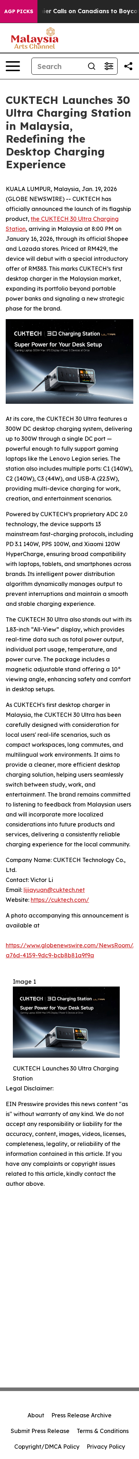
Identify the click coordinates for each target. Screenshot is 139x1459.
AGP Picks (18, 11)
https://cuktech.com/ (60, 899)
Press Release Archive (81, 1415)
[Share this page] (128, 66)
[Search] (91, 66)
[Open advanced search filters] (108, 66)
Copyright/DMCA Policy (46, 1446)
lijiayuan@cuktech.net (54, 889)
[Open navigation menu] (13, 66)
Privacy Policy (106, 1446)
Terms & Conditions (103, 1430)
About (35, 1415)
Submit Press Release (40, 1430)
